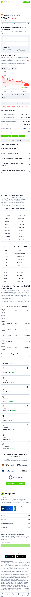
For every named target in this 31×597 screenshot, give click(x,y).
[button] (15, 140)
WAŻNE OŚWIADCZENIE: (7, 561)
